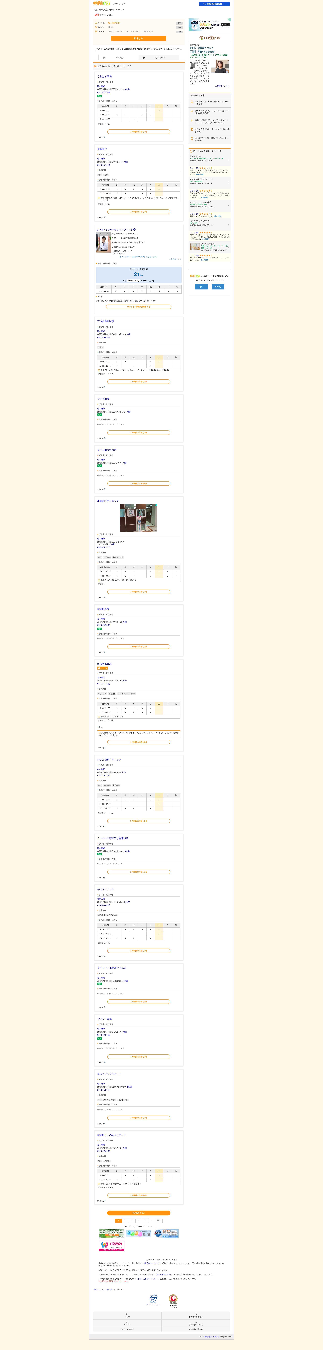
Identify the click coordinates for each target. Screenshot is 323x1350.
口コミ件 (104, 668)
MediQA (127, 1325)
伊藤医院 (102, 149)
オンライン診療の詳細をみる (138, 307)
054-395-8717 (103, 1090)
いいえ (218, 287)
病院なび (101, 2)
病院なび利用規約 (127, 1329)
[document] (138, 106)
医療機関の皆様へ (215, 4)
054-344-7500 (103, 684)
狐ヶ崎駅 (101, 86)
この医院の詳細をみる (139, 132)
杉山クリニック (105, 889)
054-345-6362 (103, 337)
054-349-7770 (103, 547)
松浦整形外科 (104, 664)
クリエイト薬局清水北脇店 (111, 968)
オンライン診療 (116, 229)
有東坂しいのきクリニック (111, 1135)
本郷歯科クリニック (108, 501)
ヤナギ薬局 (103, 399)
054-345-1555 (103, 775)
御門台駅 (101, 899)
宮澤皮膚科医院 (105, 321)
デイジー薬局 (104, 1019)
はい (201, 287)
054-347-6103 (103, 1151)
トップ (127, 1317)
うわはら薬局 (104, 76)
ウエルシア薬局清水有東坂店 (112, 838)
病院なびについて (196, 1325)
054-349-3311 (103, 1035)
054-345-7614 (103, 165)
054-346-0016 (103, 905)
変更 (179, 23)
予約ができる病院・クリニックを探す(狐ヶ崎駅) (212, 130)
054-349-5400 (103, 625)
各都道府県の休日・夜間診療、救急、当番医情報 (210, 139)
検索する (138, 38)
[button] (193, 66)
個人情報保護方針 (196, 1329)
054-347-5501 (103, 92)
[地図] (127, 89)
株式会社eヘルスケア (152, 1263)
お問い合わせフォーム (147, 1279)
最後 (159, 1221)
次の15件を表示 (138, 1213)
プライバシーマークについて (153, 1305)
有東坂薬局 (103, 609)
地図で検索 (160, 58)
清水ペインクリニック (109, 1074)
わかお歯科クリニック (109, 759)
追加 (179, 27)
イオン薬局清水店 (106, 450)
